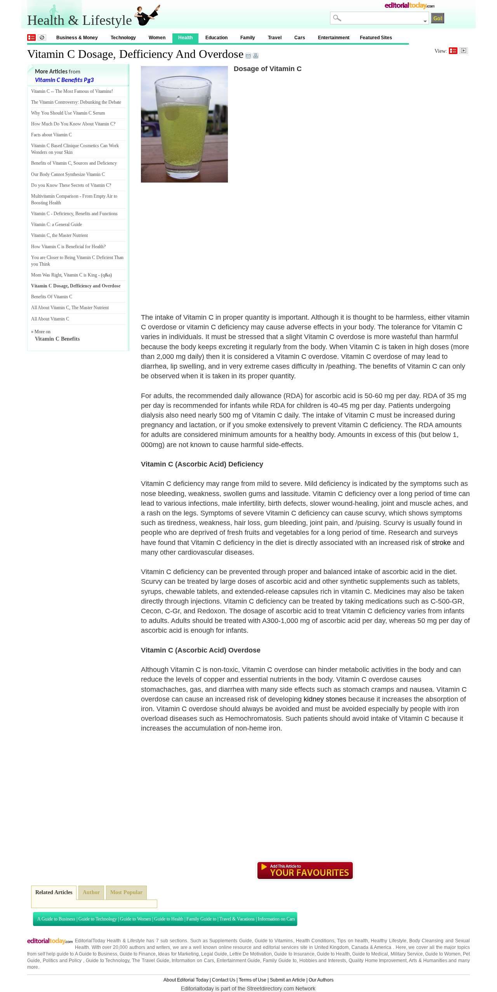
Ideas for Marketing (178, 954)
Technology (123, 37)
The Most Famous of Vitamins (83, 91)
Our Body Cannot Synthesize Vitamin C (68, 174)
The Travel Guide (150, 960)
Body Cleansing (427, 940)
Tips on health (352, 940)
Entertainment (333, 37)
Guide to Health (168, 919)
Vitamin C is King (80, 275)
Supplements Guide (230, 940)
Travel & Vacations (237, 919)
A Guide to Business (56, 919)
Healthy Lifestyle (388, 940)
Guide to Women (135, 919)
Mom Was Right (46, 275)
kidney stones (325, 699)
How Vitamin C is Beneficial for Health (67, 246)
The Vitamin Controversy (54, 102)
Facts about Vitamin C (51, 134)
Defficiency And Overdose (181, 53)
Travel (275, 37)
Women (157, 37)
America (382, 947)
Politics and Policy (63, 960)
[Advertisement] (206, 238)
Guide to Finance (138, 954)
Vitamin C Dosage (70, 53)
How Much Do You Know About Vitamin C (72, 124)
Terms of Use (252, 980)
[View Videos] (463, 50)
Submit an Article (287, 980)
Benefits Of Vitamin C (51, 296)
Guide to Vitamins (274, 940)
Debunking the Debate (100, 102)
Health (185, 37)
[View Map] (42, 37)
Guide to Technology (97, 919)
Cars (299, 37)
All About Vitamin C (50, 307)
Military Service (407, 954)
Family (247, 37)
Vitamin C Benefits (57, 339)
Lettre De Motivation (250, 954)
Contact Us (223, 980)
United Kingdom (332, 947)
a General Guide (67, 224)
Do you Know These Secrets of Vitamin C (70, 185)
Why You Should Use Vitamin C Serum (68, 113)
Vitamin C (40, 91)
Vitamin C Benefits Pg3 (64, 80)
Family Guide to (201, 919)
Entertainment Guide (239, 960)
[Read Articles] (453, 50)
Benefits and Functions (96, 213)
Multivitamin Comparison (54, 196)
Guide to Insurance (294, 954)
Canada (359, 947)
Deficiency (63, 213)
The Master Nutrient (90, 307)
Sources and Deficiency (95, 163)
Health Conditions (315, 940)
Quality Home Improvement (378, 960)
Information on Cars (276, 919)
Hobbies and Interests (322, 960)
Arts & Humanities (428, 960)
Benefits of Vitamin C (51, 163)
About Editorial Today (186, 980)
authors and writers (149, 947)
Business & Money (77, 37)
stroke (441, 542)
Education (216, 37)
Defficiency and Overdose (95, 286)
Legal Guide (214, 954)
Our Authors (321, 980)
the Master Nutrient (70, 235)
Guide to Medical (370, 954)
